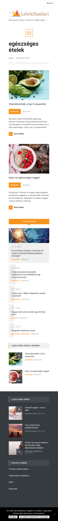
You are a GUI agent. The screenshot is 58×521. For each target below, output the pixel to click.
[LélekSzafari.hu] (29, 13)
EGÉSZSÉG (15, 111)
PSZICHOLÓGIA (30, 413)
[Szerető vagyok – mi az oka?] (15, 413)
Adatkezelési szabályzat (19, 475)
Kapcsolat (13, 489)
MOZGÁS (14, 318)
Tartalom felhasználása (18, 469)
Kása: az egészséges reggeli (24, 177)
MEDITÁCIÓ (15, 280)
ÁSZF (11, 482)
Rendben (13, 517)
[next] (19, 380)
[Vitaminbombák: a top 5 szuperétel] (29, 85)
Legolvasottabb (29, 221)
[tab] (29, 222)
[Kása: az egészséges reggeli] (29, 159)
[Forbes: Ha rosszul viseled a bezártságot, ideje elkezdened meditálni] (15, 448)
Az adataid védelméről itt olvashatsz (34, 517)
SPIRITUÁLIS (16, 299)
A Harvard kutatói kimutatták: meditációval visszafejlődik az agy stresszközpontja (25, 274)
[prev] (19, 355)
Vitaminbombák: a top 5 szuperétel (27, 104)
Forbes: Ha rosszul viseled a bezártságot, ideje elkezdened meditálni (36, 445)
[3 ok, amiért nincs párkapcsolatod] (15, 430)
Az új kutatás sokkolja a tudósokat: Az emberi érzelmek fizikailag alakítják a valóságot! (27, 253)
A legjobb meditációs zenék (23, 330)
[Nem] (54, 514)
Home (11, 58)
